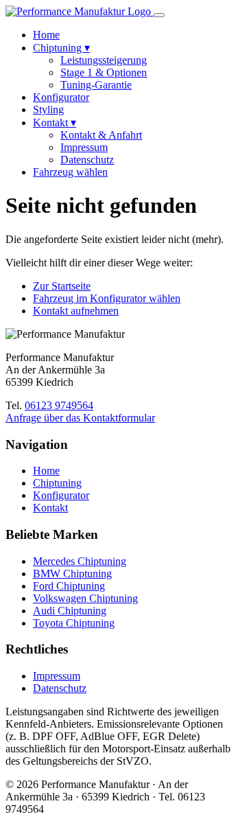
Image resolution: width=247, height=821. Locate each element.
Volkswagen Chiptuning (85, 598)
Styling (48, 109)
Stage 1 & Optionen (103, 72)
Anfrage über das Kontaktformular (80, 418)
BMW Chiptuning (72, 573)
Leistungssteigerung (103, 60)
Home (46, 35)
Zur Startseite (62, 286)
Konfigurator (61, 97)
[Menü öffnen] (159, 15)
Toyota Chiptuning (74, 623)
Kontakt (54, 122)
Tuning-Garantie (96, 85)
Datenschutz (87, 159)
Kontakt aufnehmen (76, 310)
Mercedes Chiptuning (79, 561)
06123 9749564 (59, 405)
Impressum (84, 147)
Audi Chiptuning (69, 610)
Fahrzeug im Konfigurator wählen (106, 298)
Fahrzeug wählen (70, 172)
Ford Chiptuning (69, 586)
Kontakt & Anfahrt (101, 135)
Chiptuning (61, 48)
